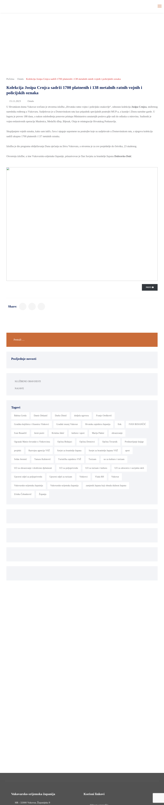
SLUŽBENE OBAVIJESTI (28, 381)
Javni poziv (39, 433)
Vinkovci (83, 477)
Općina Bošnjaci (64, 442)
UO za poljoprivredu (68, 468)
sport (127, 450)
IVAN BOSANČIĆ (137, 424)
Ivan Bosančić (20, 433)
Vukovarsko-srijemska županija (64, 485)
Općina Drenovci (87, 442)
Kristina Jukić (58, 433)
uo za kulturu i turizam (114, 459)
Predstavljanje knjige (134, 442)
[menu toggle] (160, 6)
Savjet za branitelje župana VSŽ (103, 450)
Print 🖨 (150, 287)
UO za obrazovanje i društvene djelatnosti (33, 468)
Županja (42, 494)
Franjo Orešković (104, 415)
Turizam (92, 459)
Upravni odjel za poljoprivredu (28, 477)
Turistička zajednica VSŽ (69, 459)
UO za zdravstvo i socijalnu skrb (129, 468)
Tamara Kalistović (42, 459)
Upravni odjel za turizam (60, 477)
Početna (10, 79)
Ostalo (20, 79)
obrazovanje (117, 433)
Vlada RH (99, 477)
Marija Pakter (98, 433)
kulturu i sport (78, 433)
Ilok (119, 424)
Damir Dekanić (41, 415)
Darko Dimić (61, 415)
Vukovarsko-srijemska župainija (28, 485)
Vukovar (115, 477)
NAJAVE (19, 388)
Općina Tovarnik (109, 442)
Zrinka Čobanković (23, 494)
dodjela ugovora (81, 415)
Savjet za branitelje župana (69, 450)
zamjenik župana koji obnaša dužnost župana (106, 485)
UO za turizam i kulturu (96, 468)
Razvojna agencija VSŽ (39, 450)
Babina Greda (20, 415)
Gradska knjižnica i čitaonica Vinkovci (31, 424)
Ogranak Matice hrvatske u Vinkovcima (32, 442)
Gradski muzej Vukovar (67, 424)
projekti (17, 450)
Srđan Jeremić (20, 459)
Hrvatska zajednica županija (97, 424)
